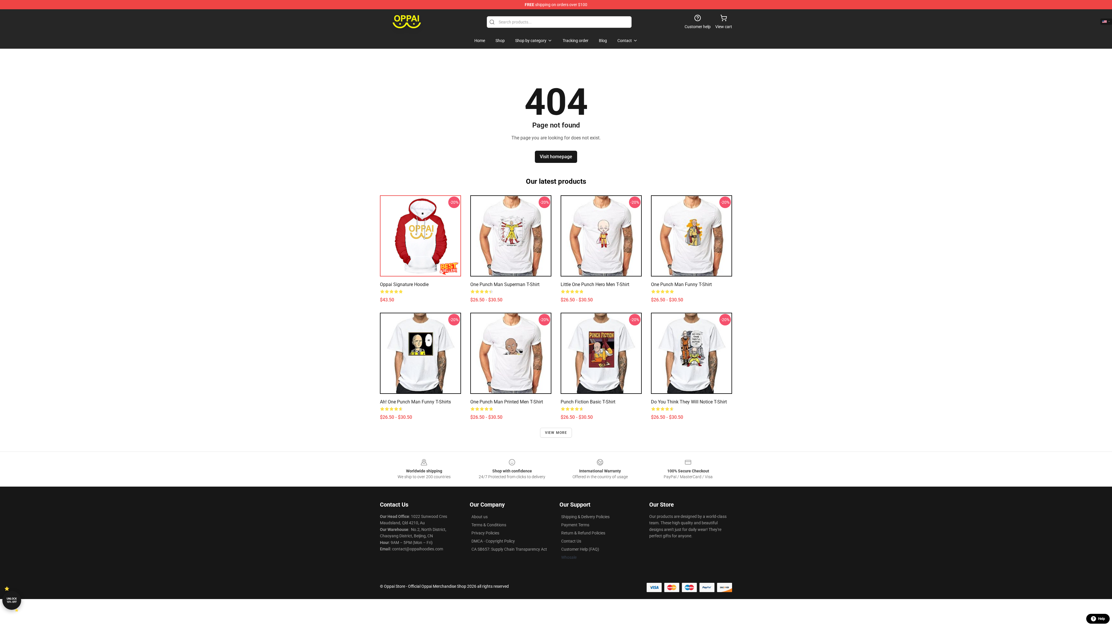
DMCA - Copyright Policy (493, 541)
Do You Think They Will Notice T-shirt (689, 402)
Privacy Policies (485, 533)
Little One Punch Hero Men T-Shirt (595, 284)
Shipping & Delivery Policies (585, 516)
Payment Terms (575, 525)
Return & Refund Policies (583, 533)
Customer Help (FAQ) (580, 549)
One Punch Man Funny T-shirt (681, 284)
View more (556, 433)
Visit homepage (556, 156)
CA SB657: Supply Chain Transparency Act (509, 549)
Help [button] (1101, 619)
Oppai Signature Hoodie (404, 284)
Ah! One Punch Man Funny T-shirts (415, 402)
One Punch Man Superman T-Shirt (504, 284)
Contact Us (571, 541)
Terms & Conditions (488, 525)
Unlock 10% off (12, 600)
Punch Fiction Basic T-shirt (588, 402)
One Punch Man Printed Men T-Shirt (506, 402)
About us (479, 516)
